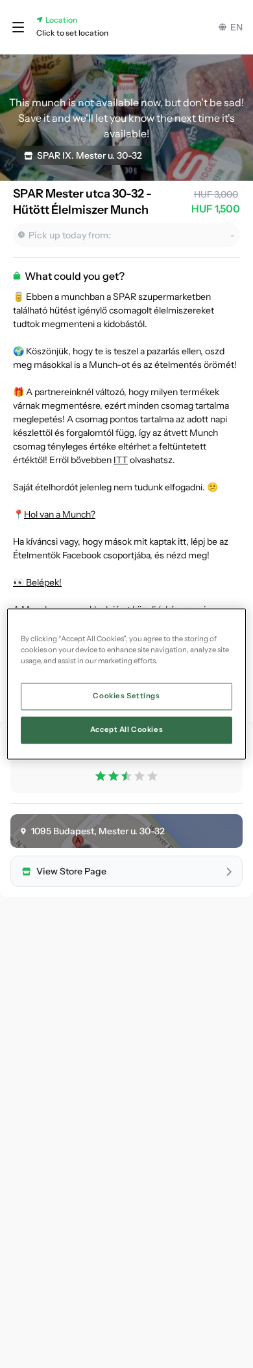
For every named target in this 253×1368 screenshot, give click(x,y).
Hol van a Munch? (59, 514)
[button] (18, 27)
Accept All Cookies (126, 730)
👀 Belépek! (37, 582)
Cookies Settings (126, 696)
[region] (126, 684)
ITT (121, 460)
